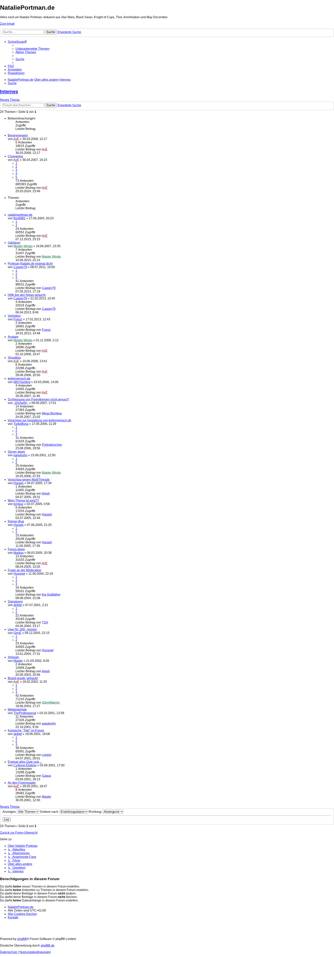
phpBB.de (48, 945)
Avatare (13, 336)
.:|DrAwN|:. (21, 403)
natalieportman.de (20, 214)
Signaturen (15, 601)
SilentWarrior (51, 702)
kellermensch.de (19, 378)
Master (18, 660)
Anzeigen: (10, 811)
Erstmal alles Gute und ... (25, 761)
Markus (19, 552)
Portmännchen (52, 444)
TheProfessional (25, 713)
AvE (16, 139)
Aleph (46, 493)
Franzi (18, 319)
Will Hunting (22, 382)
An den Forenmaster (22, 782)
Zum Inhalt (7, 23)
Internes (9, 91)
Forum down (16, 549)
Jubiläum (14, 242)
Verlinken (14, 315)
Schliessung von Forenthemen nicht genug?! (38, 399)
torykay (18, 504)
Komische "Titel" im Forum (26, 730)
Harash (19, 483)
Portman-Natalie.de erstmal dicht (30, 263)
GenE (17, 633)
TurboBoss (21, 423)
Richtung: (96, 811)
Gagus (46, 775)
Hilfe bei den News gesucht (26, 295)
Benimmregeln (18, 135)
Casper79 (20, 267)
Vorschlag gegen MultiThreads (29, 479)
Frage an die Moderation (24, 570)
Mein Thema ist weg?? (23, 500)
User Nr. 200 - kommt (22, 629)
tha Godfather (51, 594)
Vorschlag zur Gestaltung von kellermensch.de (39, 420)
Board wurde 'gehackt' (23, 678)
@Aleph (13, 657)
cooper (46, 754)
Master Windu (23, 246)
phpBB (22, 939)
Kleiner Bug (16, 521)
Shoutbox (14, 357)
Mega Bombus (52, 413)
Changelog (15, 156)
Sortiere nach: (50, 811)
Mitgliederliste (17, 709)
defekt (18, 605)
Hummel (19, 573)
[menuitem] (32, 48)
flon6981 (20, 218)
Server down (16, 451)
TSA (45, 622)
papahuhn (20, 455)
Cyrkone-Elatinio (25, 765)
